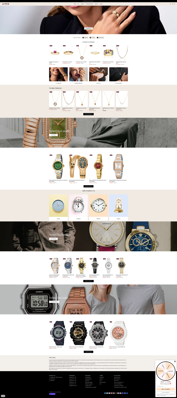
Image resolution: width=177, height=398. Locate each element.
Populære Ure (88, 28)
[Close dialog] (175, 361)
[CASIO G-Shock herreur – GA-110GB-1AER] (78, 333)
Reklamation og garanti (89, 383)
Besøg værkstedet (103, 382)
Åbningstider (102, 377)
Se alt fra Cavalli (88, 186)
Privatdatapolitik (87, 377)
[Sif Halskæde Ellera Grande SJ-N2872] (122, 53)
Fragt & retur (87, 380)
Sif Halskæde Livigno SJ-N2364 (81, 61)
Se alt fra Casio (88, 351)
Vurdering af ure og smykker (118, 385)
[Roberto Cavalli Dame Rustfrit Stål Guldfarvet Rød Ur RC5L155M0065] (98, 166)
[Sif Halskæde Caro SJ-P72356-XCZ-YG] (82, 99)
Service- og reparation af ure (119, 382)
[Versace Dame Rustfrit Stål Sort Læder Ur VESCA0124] (95, 266)
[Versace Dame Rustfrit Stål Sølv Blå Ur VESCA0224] (68, 266)
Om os (101, 380)
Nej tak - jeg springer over (165, 392)
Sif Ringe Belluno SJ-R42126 (67, 61)
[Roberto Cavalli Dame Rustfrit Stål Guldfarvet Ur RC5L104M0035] (78, 166)
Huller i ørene (116, 380)
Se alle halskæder (88, 114)
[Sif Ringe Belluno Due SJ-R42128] (109, 53)
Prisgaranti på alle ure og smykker (90, 387)
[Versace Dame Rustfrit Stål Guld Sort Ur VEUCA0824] (122, 266)
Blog (100, 383)
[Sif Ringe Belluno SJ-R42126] (68, 53)
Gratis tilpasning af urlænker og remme (120, 387)
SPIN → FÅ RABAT (166, 389)
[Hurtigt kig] (60, 47)
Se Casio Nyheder (54, 301)
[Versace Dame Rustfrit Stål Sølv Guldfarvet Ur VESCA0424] (55, 266)
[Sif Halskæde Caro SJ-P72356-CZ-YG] (109, 99)
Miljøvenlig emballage (88, 382)
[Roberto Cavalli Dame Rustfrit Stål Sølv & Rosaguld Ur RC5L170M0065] (118, 166)
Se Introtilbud (53, 135)
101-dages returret (88, 385)
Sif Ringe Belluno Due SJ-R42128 (108, 61)
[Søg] (171, 4)
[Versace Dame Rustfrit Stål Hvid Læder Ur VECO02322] (109, 266)
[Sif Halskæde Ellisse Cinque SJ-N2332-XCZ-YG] (122, 99)
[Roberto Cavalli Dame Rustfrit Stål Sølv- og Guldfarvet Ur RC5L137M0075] (58, 166)
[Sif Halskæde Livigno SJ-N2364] (82, 53)
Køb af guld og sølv (117, 377)
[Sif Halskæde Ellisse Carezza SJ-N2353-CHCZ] (95, 99)
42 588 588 (52, 380)
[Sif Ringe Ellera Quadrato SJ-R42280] (55, 53)
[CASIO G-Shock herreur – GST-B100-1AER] (98, 333)
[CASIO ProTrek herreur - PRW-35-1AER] (58, 333)
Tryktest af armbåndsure (118, 383)
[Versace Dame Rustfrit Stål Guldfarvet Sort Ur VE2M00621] (82, 266)
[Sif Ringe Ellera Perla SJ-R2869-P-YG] (95, 53)
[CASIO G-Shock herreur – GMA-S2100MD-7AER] (118, 333)
